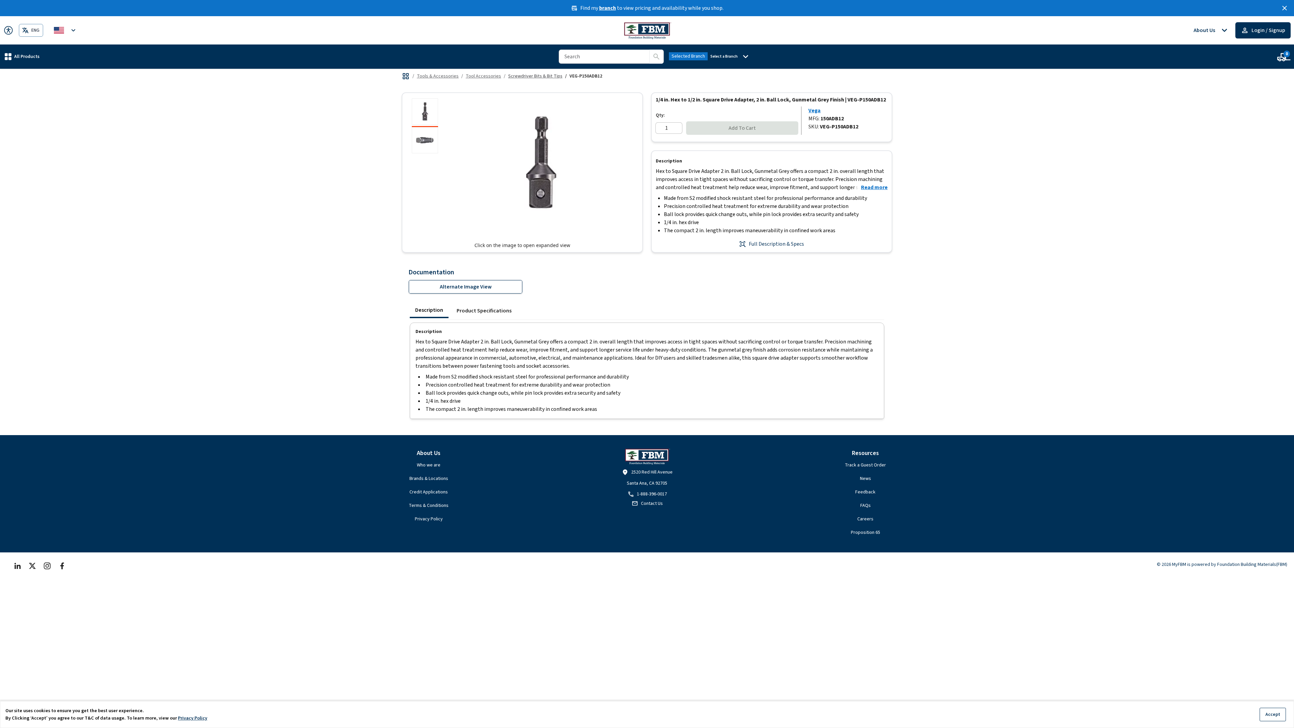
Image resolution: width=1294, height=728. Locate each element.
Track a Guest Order (865, 465)
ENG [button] (35, 30)
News (865, 478)
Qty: (660, 115)
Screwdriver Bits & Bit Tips (535, 76)
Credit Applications (428, 492)
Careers (865, 519)
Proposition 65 (865, 532)
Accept (1272, 714)
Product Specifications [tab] (484, 310)
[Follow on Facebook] (62, 566)
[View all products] (406, 76)
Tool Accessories (483, 76)
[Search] (656, 57)
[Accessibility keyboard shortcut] (8, 30)
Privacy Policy (429, 519)
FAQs (865, 505)
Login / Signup (1268, 30)
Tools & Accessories (438, 76)
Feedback (865, 492)
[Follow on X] (32, 566)
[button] (22, 56)
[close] (1284, 8)
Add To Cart (742, 128)
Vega (814, 110)
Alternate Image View (466, 287)
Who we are (428, 465)
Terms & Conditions (429, 505)
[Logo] (647, 30)
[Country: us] (66, 30)
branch (607, 8)
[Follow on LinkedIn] (17, 566)
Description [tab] (429, 310)
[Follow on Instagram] (47, 566)
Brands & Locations (428, 478)
